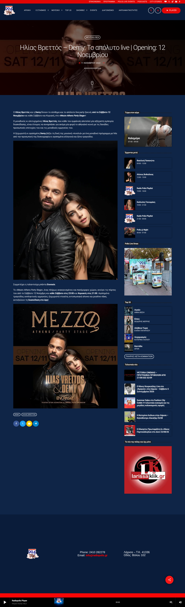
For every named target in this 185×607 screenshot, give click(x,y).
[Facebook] (180, 2)
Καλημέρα (134, 138)
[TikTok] (173, 2)
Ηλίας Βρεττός (29, 414)
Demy (16, 414)
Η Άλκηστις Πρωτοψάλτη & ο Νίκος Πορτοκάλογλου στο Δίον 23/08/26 (153, 430)
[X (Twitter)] (169, 2)
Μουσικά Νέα (92, 37)
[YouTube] (165, 2)
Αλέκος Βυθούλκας (145, 174)
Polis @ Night (142, 230)
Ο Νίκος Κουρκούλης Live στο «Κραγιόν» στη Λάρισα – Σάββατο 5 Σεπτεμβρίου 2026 (153, 389)
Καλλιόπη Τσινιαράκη (146, 202)
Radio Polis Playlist (145, 188)
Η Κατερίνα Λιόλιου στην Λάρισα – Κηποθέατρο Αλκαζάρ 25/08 (152, 416)
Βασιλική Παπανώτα (145, 160)
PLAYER (171, 10)
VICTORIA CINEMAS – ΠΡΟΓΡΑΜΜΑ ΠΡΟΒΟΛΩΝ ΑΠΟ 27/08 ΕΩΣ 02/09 (151, 375)
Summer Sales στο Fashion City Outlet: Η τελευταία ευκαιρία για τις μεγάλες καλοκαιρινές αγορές (153, 403)
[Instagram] (176, 2)
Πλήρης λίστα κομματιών (139, 356)
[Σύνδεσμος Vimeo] (9, 10)
